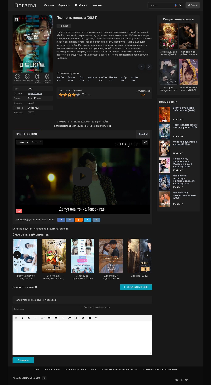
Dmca (93, 369)
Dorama (25, 5)
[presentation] (17, 255)
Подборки (81, 5)
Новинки (97, 5)
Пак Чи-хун (113, 78)
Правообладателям (75, 369)
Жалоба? (143, 134)
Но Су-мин (124, 78)
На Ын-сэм (134, 78)
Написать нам (52, 369)
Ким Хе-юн (103, 78)
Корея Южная (35, 93)
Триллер (63, 26)
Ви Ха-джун (71, 78)
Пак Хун (82, 78)
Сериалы (63, 5)
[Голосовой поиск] (176, 5)
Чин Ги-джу (60, 78)
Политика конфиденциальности (119, 369)
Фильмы (49, 5)
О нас (36, 369)
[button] (141, 67)
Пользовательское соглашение (160, 369)
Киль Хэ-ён (92, 78)
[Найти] (180, 5)
